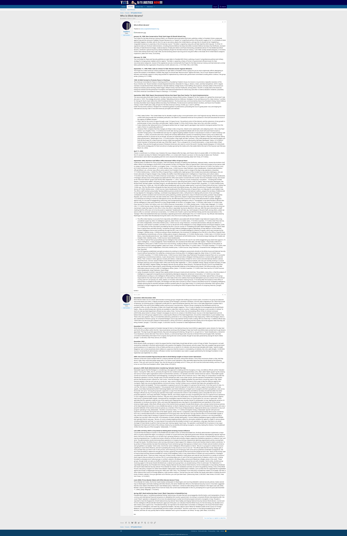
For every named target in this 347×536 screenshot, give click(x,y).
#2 (225, 294)
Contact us (194, 531)
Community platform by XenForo (173, 534)
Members (150, 7)
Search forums (131, 9)
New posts (123, 9)
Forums (130, 7)
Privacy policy (211, 531)
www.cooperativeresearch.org (149, 29)
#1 (225, 22)
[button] (144, 6)
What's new (139, 7)
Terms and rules (202, 531)
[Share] (222, 22)
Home (123, 7)
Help (218, 531)
